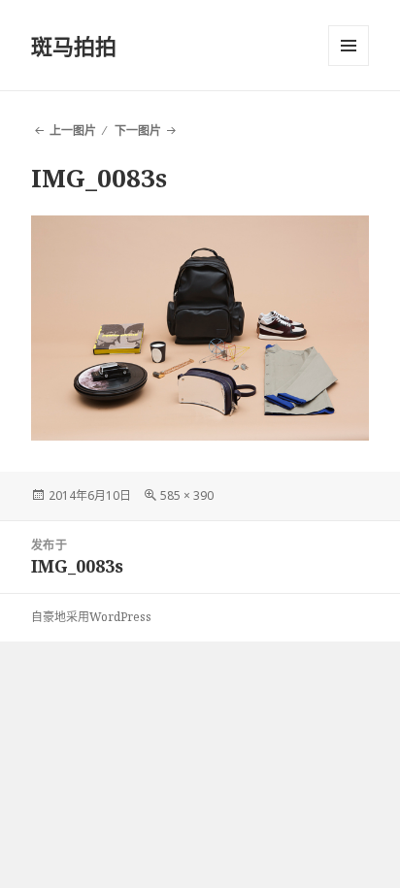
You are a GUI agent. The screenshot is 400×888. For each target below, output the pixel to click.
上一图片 (73, 130)
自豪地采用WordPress (91, 616)
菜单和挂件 (348, 45)
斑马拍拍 (74, 45)
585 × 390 (187, 495)
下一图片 (138, 130)
